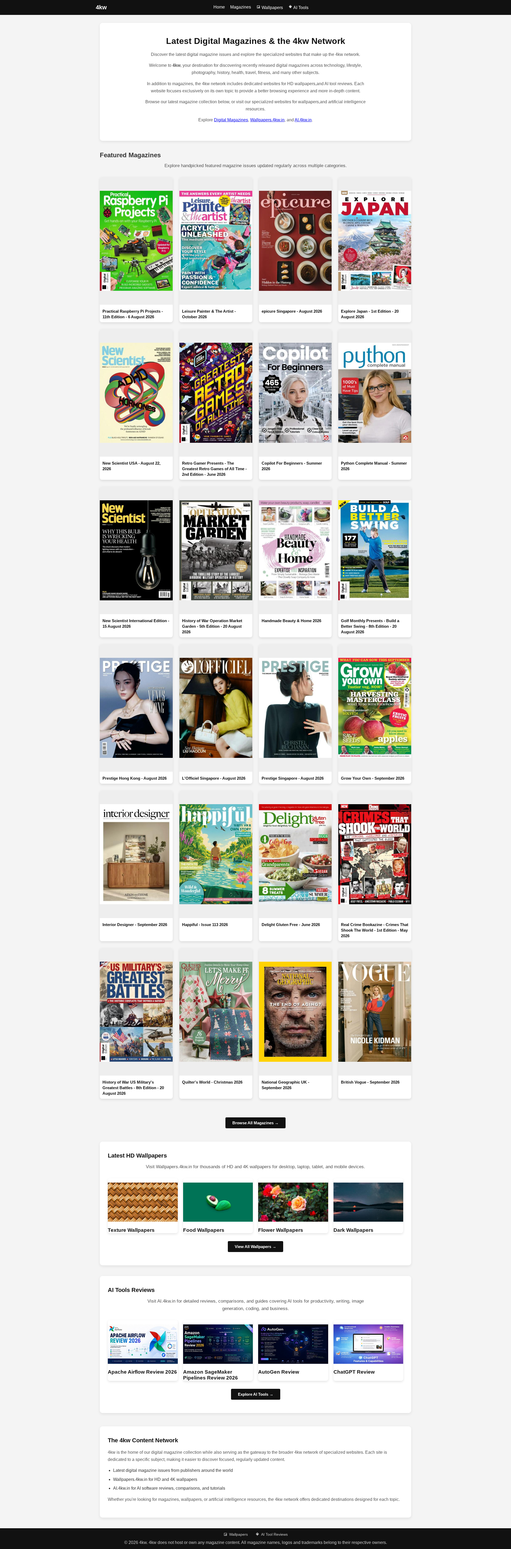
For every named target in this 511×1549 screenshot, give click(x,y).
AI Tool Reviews (274, 1534)
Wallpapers (272, 7)
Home (219, 7)
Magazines (240, 7)
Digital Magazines (231, 120)
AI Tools (300, 7)
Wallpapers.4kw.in (267, 120)
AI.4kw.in (303, 120)
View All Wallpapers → (255, 1246)
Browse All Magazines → (255, 1123)
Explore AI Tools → (255, 1394)
